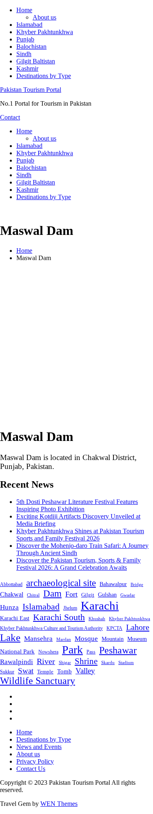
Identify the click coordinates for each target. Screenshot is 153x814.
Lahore (137, 627)
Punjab (25, 39)
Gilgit (87, 595)
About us (44, 17)
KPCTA (114, 628)
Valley (85, 670)
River (46, 661)
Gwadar (127, 595)
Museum (137, 639)
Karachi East (14, 618)
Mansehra (38, 639)
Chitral (33, 595)
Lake (10, 637)
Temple (45, 672)
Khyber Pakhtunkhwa (44, 31)
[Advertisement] (76, 344)
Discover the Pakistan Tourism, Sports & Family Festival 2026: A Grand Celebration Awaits (78, 564)
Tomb (64, 671)
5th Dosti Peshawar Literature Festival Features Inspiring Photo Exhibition (77, 505)
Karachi (100, 605)
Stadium (126, 662)
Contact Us (30, 768)
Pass (90, 652)
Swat (25, 670)
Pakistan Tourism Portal (30, 89)
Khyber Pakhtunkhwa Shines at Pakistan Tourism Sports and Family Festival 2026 (80, 534)
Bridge (137, 584)
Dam (52, 593)
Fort (71, 594)
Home (24, 10)
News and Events (39, 746)
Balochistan (31, 46)
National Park (17, 651)
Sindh (23, 53)
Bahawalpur (113, 584)
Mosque (86, 639)
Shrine (86, 661)
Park (72, 649)
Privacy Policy (35, 761)
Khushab (97, 618)
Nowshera (48, 652)
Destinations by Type (43, 75)
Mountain (113, 639)
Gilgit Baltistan (35, 61)
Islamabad (29, 24)
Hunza (9, 607)
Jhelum (70, 608)
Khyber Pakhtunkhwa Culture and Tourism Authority (51, 628)
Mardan (63, 639)
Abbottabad (11, 584)
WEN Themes (59, 803)
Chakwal (11, 594)
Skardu (108, 662)
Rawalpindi (16, 662)
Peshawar (118, 650)
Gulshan (107, 594)
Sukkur (7, 672)
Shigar (65, 662)
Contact (10, 117)
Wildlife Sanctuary (37, 680)
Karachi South (59, 617)
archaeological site (61, 583)
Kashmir (27, 68)
